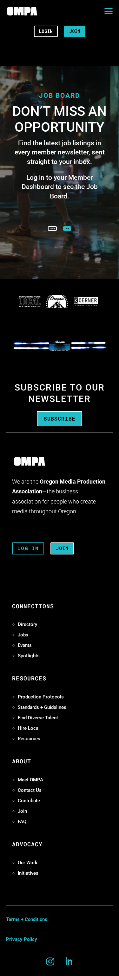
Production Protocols (41, 697)
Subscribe (59, 418)
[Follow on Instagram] (50, 962)
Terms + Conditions (26, 919)
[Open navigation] (108, 11)
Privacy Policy (21, 939)
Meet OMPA (30, 780)
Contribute (29, 801)
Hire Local (29, 728)
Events (25, 645)
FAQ (22, 821)
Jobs (23, 635)
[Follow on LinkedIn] (69, 962)
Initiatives (28, 873)
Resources (29, 738)
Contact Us (30, 790)
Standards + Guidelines (42, 707)
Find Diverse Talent (38, 718)
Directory (27, 624)
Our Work (27, 863)
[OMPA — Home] (22, 11)
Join (22, 811)
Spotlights (29, 656)
